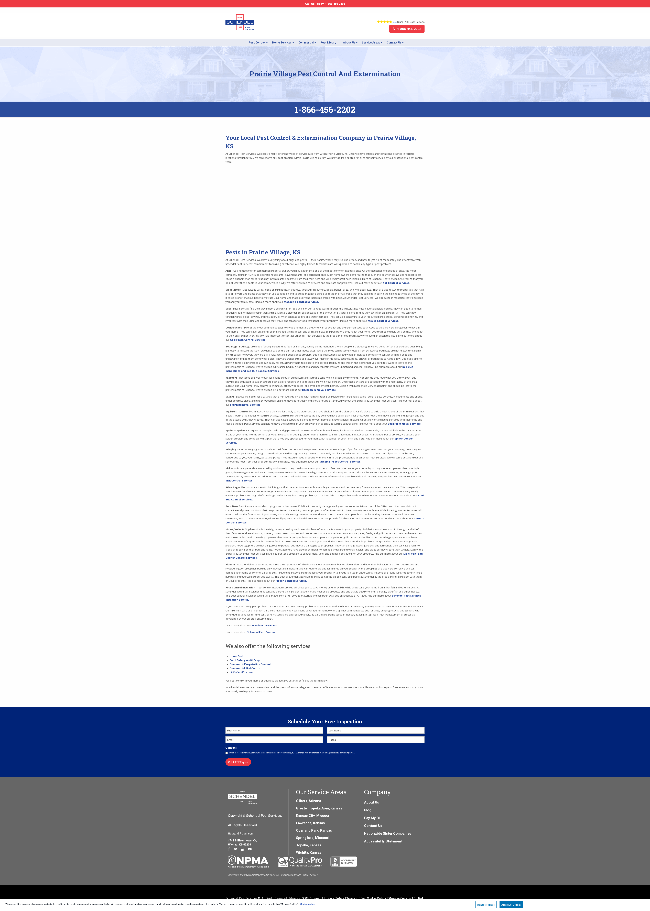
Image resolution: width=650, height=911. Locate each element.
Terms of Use (355, 898)
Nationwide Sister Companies (387, 833)
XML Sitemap (311, 898)
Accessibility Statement (383, 841)
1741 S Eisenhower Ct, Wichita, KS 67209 (242, 842)
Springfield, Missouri (312, 838)
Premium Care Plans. (264, 625)
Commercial (306, 42)
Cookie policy (307, 904)
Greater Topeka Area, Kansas (319, 808)
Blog (367, 810)
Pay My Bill (372, 818)
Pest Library (328, 42)
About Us (349, 42)
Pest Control (257, 42)
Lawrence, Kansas (310, 823)
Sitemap (294, 898)
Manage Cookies (399, 898)
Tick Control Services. (239, 480)
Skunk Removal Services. (245, 404)
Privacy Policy (333, 898)
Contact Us (394, 42)
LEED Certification (241, 672)
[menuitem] (257, 42)
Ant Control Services (396, 282)
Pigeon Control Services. (291, 580)
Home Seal (236, 656)
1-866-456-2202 (325, 109)
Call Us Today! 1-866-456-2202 (325, 4)
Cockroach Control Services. (248, 339)
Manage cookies (486, 904)
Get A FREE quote (238, 762)
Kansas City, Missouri (313, 816)
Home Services (282, 42)
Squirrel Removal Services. (404, 423)
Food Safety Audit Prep (245, 660)
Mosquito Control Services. (301, 301)
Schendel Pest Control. (262, 632)
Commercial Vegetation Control (250, 664)
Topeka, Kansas (308, 845)
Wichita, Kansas (308, 852)
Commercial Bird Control (245, 668)
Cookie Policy (376, 898)
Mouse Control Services (383, 320)
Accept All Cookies (511, 904)
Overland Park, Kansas (314, 830)
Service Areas (371, 42)
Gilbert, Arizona (308, 801)
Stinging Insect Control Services (340, 461)
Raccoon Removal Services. (319, 389)
